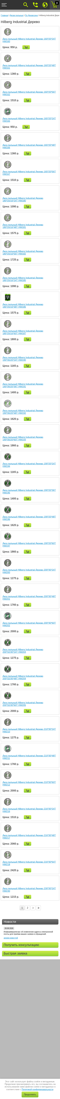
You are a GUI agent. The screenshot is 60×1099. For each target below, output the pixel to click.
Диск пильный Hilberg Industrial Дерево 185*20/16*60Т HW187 (23, 332)
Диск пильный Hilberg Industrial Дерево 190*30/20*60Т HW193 (23, 438)
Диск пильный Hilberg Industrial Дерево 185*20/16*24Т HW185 (23, 279)
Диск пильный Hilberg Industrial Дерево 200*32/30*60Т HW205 (23, 703)
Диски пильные (17, 15)
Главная (4, 15)
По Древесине (31, 15)
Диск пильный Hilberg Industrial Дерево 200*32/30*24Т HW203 (23, 650)
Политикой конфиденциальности (37, 1089)
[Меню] (4, 5)
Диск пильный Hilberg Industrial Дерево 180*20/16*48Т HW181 (23, 225)
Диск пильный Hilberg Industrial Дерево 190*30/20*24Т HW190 (23, 358)
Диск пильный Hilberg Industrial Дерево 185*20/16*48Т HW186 (23, 305)
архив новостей (11, 938)
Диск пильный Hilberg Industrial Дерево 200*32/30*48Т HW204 (23, 677)
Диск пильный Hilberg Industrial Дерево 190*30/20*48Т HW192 (23, 411)
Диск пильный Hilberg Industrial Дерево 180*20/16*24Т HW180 (23, 199)
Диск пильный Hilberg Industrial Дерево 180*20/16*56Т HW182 (23, 252)
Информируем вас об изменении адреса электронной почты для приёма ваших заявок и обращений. (28, 933)
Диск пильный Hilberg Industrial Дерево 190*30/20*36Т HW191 (23, 385)
